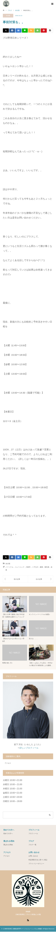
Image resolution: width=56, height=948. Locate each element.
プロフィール (33, 833)
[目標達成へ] (40, 578)
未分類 (8, 15)
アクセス (8, 763)
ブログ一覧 (32, 845)
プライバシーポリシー (36, 864)
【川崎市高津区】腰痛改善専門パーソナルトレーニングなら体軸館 (22, 928)
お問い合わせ (33, 856)
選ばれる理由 (8, 845)
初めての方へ (8, 833)
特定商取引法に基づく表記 (38, 860)
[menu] (52, 4)
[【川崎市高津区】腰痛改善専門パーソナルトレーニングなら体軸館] (6, 4)
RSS (28, 920)
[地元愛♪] (15, 578)
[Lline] (25, 30)
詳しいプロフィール (29, 748)
